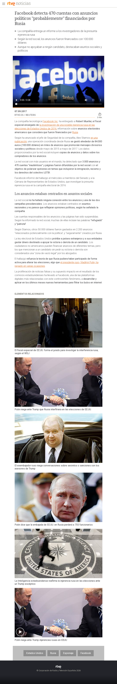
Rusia (75, 132)
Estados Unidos (34, 653)
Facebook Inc (50, 121)
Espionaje (68, 653)
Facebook (85, 653)
